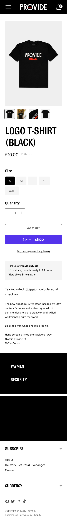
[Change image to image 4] (45, 114)
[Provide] (33, 7)
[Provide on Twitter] (13, 502)
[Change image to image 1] (10, 114)
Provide (31, 510)
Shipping (32, 289)
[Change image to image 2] (21, 114)
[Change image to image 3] (33, 114)
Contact (10, 470)
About (9, 459)
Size (8, 171)
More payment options (33, 251)
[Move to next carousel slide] (62, 438)
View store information (22, 274)
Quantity (12, 203)
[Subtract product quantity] (21, 213)
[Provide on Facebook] (7, 502)
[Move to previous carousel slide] (5, 438)
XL (44, 181)
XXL (12, 191)
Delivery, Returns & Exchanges (25, 465)
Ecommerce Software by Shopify (23, 514)
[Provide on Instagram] (18, 502)
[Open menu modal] (8, 7)
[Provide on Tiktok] (24, 502)
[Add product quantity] (8, 213)
